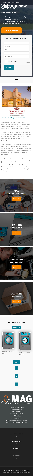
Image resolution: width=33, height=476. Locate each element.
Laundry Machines (16, 434)
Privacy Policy (26, 472)
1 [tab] (16, 368)
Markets (16, 448)
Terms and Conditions (16, 472)
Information (16, 441)
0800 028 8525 (16, 2)
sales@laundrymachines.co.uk (18, 420)
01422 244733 (7, 2)
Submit (9, 67)
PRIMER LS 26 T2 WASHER (8, 352)
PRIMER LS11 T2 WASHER (24, 354)
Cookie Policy (6, 472)
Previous (16, 327)
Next (16, 362)
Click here (11, 30)
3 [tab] (16, 384)
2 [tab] (16, 376)
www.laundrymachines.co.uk (18, 422)
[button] (16, 80)
